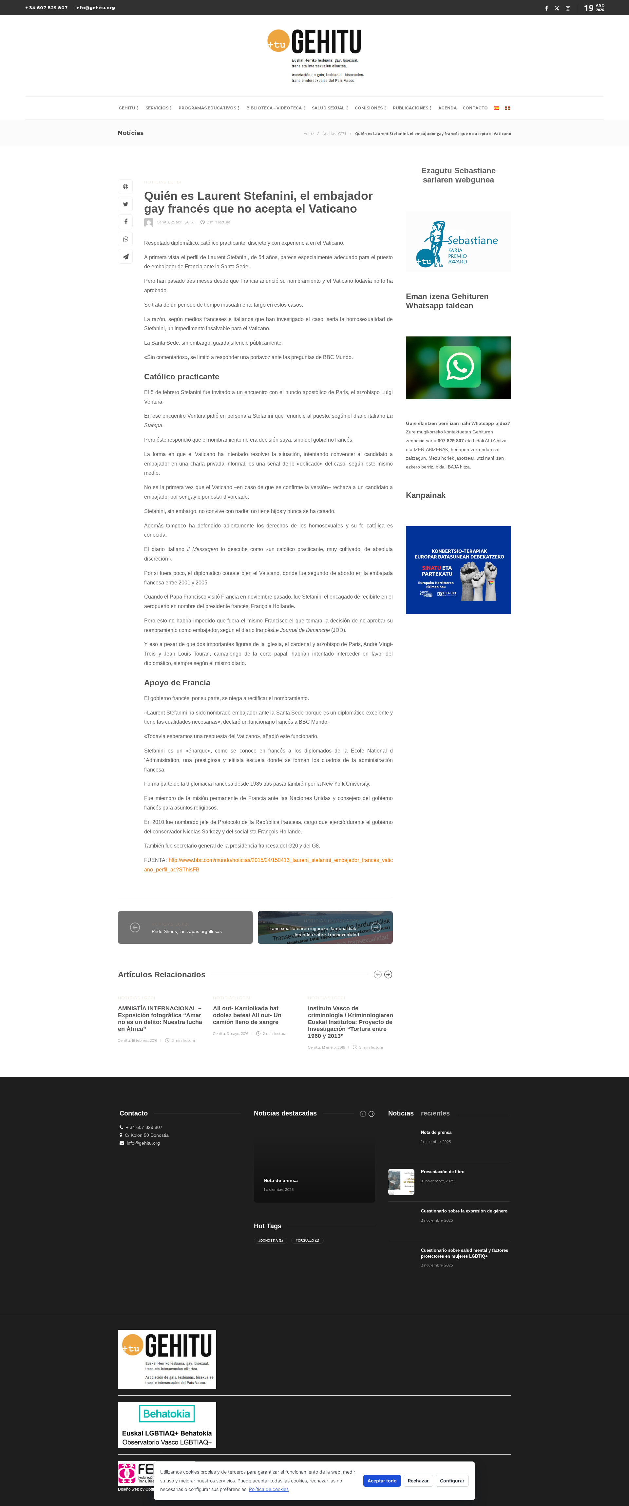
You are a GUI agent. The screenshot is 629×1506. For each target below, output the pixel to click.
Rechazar (418, 1480)
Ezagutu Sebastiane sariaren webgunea (458, 175)
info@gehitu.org (95, 7)
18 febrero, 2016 (144, 1040)
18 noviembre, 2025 (437, 1181)
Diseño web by (140, 1489)
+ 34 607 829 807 (46, 7)
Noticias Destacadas (331, 921)
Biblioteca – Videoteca (274, 107)
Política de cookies (269, 1489)
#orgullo (307, 1240)
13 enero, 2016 (333, 1047)
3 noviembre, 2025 (437, 1220)
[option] (160, 1014)
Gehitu (127, 107)
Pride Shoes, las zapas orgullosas (187, 931)
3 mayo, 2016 (237, 1033)
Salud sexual (328, 107)
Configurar (452, 1480)
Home (309, 133)
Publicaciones (410, 107)
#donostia (270, 1240)
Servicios (156, 107)
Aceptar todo (382, 1480)
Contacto (475, 107)
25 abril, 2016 (182, 222)
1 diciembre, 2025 (279, 1189)
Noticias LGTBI (334, 133)
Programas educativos (207, 107)
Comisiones (369, 107)
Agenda (447, 107)
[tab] (401, 1113)
